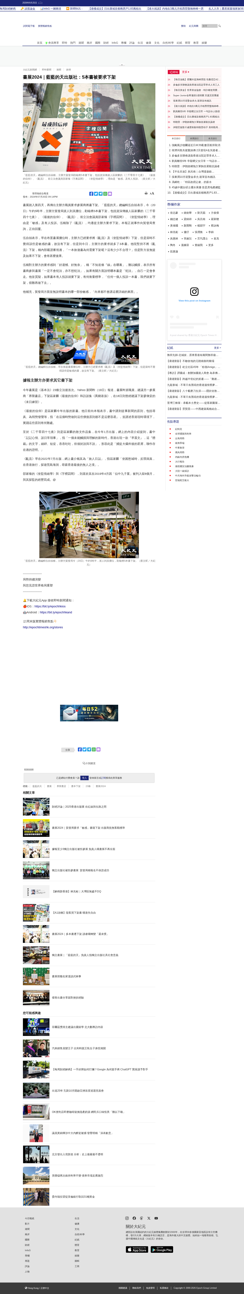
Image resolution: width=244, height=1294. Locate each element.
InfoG (115, 42)
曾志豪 (174, 212)
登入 (84, 778)
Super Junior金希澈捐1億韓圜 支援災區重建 (196, 95)
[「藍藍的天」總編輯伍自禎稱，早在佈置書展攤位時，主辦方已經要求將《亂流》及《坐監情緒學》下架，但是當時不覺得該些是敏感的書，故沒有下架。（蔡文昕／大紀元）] (89, 331)
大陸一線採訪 (182, 471)
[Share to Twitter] (96, 194)
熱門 (73, 42)
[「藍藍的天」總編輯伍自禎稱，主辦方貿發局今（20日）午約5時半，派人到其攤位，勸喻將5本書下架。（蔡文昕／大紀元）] (89, 525)
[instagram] (126, 1218)
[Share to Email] (110, 194)
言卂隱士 (202, 238)
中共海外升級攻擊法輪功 (188, 475)
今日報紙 (29, 1218)
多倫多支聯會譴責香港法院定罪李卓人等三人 (196, 84)
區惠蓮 (174, 251)
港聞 (81, 42)
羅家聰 (215, 219)
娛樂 (204, 42)
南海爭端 (179, 443)
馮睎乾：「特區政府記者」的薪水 (192, 182)
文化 (157, 42)
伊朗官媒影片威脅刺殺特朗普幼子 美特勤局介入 (196, 127)
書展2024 (101, 786)
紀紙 (179, 42)
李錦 (211, 232)
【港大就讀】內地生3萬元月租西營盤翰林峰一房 (197, 106)
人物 (27, 1271)
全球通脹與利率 (183, 433)
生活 (140, 42)
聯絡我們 (136, 1288)
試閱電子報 (29, 26)
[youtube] (156, 1218)
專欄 (123, 42)
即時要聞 (46, 69)
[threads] (141, 1218)
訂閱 (103, 778)
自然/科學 (168, 42)
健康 (148, 42)
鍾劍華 (188, 212)
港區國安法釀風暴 (184, 466)
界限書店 (61, 786)
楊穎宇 (201, 225)
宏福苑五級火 (182, 480)
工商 (77, 1266)
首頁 (39, 42)
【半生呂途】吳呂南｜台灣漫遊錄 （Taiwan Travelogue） (192, 172)
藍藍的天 (37, 786)
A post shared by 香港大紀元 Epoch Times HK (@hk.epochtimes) (204, 335)
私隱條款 (164, 1288)
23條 (88, 786)
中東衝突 (179, 447)
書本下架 (76, 786)
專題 (27, 1261)
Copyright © (180, 1288)
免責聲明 (150, 1288)
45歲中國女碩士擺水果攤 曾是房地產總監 (196, 187)
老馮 (216, 238)
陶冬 (172, 245)
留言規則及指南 (29, 769)
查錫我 (199, 245)
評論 (132, 42)
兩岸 (89, 42)
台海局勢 (179, 438)
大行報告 (179, 461)
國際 (97, 42)
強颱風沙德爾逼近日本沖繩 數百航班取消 (196, 145)
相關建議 (123, 1288)
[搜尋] (219, 26)
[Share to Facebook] (91, 194)
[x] (148, 1218)
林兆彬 (174, 232)
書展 (49, 786)
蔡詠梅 (215, 225)
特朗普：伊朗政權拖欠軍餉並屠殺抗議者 (194, 122)
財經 (106, 42)
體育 (187, 42)
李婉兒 (188, 238)
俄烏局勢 (179, 452)
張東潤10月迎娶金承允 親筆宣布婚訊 (192, 100)
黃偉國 (174, 225)
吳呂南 (201, 219)
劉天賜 (201, 212)
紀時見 (178, 429)
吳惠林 (174, 238)
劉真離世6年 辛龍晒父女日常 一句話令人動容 (196, 111)
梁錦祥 (188, 219)
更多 (211, 245)
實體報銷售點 (45, 26)
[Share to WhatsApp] (105, 194)
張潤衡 (199, 232)
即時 (64, 42)
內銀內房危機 (182, 457)
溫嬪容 (185, 245)
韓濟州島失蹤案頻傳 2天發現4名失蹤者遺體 (196, 150)
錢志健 (174, 219)
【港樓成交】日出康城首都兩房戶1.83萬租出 (196, 116)
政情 (68, 69)
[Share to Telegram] (101, 194)
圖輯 (77, 1261)
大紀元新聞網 (30, 69)
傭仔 (186, 232)
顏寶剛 (188, 225)
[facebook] (134, 1218)
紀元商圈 (193, 26)
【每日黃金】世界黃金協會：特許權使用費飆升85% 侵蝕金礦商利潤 (196, 90)
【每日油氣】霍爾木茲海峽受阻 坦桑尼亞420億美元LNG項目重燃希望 (196, 79)
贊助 (183, 26)
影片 (27, 1223)
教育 (196, 42)
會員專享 (53, 42)
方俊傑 (215, 212)
